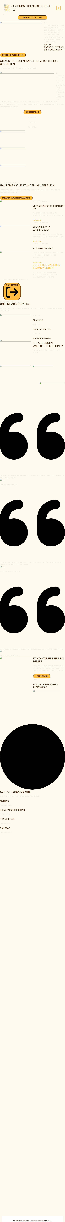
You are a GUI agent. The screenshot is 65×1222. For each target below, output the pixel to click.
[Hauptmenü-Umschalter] (58, 8)
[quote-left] (32, 473)
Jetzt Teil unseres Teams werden (46, 266)
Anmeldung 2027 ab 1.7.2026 (32, 17)
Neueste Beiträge (32, 112)
